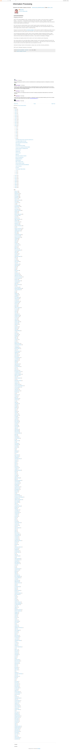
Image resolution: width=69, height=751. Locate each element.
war (15, 325)
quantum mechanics (18, 228)
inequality (16, 457)
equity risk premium (18, 540)
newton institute (17, 709)
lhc (15, 553)
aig (15, 449)
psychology (16, 209)
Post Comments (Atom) (22, 105)
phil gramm (16, 713)
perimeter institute (18, 495)
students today (17, 728)
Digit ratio (17, 154)
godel (16, 479)
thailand (16, 571)
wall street (16, 326)
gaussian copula (17, 590)
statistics (16, 239)
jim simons (16, 548)
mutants (16, 411)
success (16, 445)
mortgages (16, 294)
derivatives (16, 273)
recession (16, 722)
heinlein (16, 591)
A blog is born (18, 151)
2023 (16, 110)
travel (16, 216)
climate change (17, 384)
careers (16, 233)
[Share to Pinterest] (35, 49)
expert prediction (17, 289)
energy (16, 406)
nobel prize (16, 389)
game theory (17, 454)
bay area (16, 632)
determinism (17, 431)
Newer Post (16, 103)
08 (16, 132)
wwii (15, 367)
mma (15, 262)
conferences (17, 316)
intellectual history (18, 256)
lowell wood (17, 694)
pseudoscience (17, 390)
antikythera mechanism (18, 627)
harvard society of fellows (19, 385)
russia (16, 329)
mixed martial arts (18, 522)
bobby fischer (17, 488)
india (15, 362)
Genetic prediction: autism (20, 163)
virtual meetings (17, 737)
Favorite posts (34, 7)
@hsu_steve (50, 7)
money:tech (17, 704)
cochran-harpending (18, 646)
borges (16, 508)
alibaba (16, 573)
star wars (16, 617)
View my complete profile (23, 11)
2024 (16, 109)
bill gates (16, 507)
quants (16, 305)
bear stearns (17, 575)
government (17, 370)
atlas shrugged (17, 630)
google (16, 296)
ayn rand (16, 631)
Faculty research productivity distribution (22, 164)
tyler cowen (16, 733)
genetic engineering (18, 214)
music (16, 312)
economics (16, 205)
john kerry (16, 682)
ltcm (15, 595)
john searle (16, 685)
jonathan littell (17, 687)
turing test (16, 425)
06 (16, 135)
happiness (16, 360)
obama (16, 319)
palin (15, 608)
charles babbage (17, 577)
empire (16, 476)
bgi (15, 269)
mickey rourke (17, 701)
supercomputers (17, 527)
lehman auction (17, 691)
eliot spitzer (16, 654)
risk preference (17, 563)
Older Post (53, 103)
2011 (16, 177)
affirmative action (17, 275)
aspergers (16, 383)
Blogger (39, 748)
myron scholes (17, 705)
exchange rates (17, 586)
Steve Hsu (22, 9)
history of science (17, 237)
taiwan (16, 306)
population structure (18, 609)
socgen (16, 614)
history (16, 255)
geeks (16, 397)
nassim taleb (17, 481)
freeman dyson (17, 348)
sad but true (17, 498)
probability (16, 365)
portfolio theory (17, 717)
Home (35, 103)
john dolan (16, 681)
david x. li (16, 649)
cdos (15, 641)
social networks (17, 366)
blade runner (17, 375)
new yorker (16, 334)
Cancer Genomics (19, 166)
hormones (16, 516)
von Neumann (17, 301)
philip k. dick (17, 440)
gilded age (16, 248)
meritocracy (17, 302)
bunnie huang (17, 636)
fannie (16, 543)
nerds (16, 412)
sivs (15, 567)
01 (16, 173)
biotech (16, 246)
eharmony (16, 653)
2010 (16, 178)
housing (16, 317)
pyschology (16, 719)
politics (16, 232)
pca (15, 439)
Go (15, 401)
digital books (17, 581)
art (15, 393)
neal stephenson (17, 559)
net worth (16, 388)
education (16, 265)
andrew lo (16, 626)
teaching (16, 466)
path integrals (17, 562)
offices (16, 605)
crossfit (16, 416)
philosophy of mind (18, 380)
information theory (18, 458)
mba (15, 598)
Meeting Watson (18, 160)
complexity (16, 403)
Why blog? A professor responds (21, 155)
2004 (16, 187)
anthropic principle (18, 470)
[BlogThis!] (32, 49)
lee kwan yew (17, 550)
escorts (16, 655)
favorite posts (17, 659)
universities (24, 51)
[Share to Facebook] (34, 49)
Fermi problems (17, 357)
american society (17, 200)
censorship (16, 511)
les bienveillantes (18, 692)
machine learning (17, 210)
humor (16, 517)
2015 (16, 122)
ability (16, 402)
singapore (16, 612)
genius (16, 247)
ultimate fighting (17, 330)
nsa (15, 379)
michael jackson (17, 700)
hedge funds (17, 298)
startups (16, 220)
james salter (17, 421)
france (16, 408)
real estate (16, 443)
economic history (17, 278)
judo (15, 518)
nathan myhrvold (17, 558)
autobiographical (17, 230)
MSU (15, 257)
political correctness (18, 225)
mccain (16, 599)
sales (15, 723)
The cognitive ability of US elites (21, 141)
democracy (16, 394)
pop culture (16, 415)
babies (16, 531)
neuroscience (17, 274)
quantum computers (18, 374)
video (16, 266)
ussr (15, 618)
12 (16, 126)
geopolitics (16, 223)
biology (16, 211)
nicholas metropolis (18, 603)
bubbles (16, 293)
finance (16, 198)
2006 (16, 184)
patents (16, 463)
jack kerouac (17, 676)
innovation (16, 202)
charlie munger (17, 534)
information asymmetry (18, 673)
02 (16, 172)
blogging (21, 51)
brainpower (16, 197)
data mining (17, 430)
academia (17, 51)
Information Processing (22, 4)
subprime (16, 320)
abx (15, 623)
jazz (15, 678)
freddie (16, 589)
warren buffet (17, 502)
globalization (17, 193)
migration (16, 703)
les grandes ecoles (18, 371)
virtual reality (17, 621)
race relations (17, 297)
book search (17, 635)
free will (16, 452)
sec (15, 566)
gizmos (16, 664)
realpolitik (16, 238)
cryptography (17, 347)
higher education (17, 219)
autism (16, 353)
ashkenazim (17, 429)
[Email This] (31, 49)
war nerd (16, 622)
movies (16, 310)
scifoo (16, 338)
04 (16, 138)
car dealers (16, 637)
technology (16, 196)
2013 (16, 125)
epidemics (16, 324)
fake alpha (16, 490)
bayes (16, 471)
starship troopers (17, 727)
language (16, 549)
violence (16, 736)
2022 (16, 112)
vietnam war (17, 467)
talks (15, 242)
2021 (16, 113)
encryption (16, 417)
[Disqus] (34, 66)
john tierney (17, 686)
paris (15, 462)
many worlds (17, 287)
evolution (16, 243)
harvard (16, 260)
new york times (17, 438)
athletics (16, 328)
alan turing (16, 426)
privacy (16, 356)
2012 (16, 175)
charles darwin (17, 512)
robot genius (17, 444)
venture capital (17, 321)
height (16, 361)
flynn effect (16, 420)
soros (16, 526)
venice (16, 735)
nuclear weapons (17, 280)
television (16, 399)
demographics (17, 489)
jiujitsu (16, 283)
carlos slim (16, 639)
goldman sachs (17, 343)
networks (16, 708)
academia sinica (17, 486)
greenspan (16, 667)
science (16, 207)
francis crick (17, 662)
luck (15, 493)
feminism (16, 544)
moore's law (17, 525)
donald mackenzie (18, 582)
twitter (16, 572)
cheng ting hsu (17, 535)
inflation (16, 672)
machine (16, 696)
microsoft (16, 521)
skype (16, 724)
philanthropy (17, 714)
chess (16, 376)
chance (16, 644)
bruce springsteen (18, 576)
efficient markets (17, 307)
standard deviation (18, 726)
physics (16, 191)
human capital (17, 221)
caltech (16, 251)
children (16, 645)
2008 (16, 181)
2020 (16, 115)
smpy (15, 349)
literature (16, 279)
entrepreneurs (17, 315)
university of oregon (18, 344)
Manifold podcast (41, 7)
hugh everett (17, 456)
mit (15, 557)
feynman (16, 303)
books (16, 252)
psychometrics (17, 206)
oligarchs (16, 607)
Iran (15, 448)
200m (16, 530)
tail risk (16, 424)
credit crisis (16, 224)
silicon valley (17, 261)
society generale (17, 568)
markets (16, 461)
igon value (16, 669)
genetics (16, 192)
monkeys (16, 600)
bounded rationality (18, 234)
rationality (16, 485)
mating (16, 596)
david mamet (17, 580)
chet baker (16, 536)
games (16, 434)
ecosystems (17, 539)
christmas (16, 339)
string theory (17, 398)
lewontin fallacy (17, 552)
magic (16, 554)
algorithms (16, 352)
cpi (15, 648)
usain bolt (16, 447)
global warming (17, 477)
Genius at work (18, 152)
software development (18, 499)
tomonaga (16, 732)
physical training (17, 284)
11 (16, 128)
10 (16, 129)
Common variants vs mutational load (22, 148)
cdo (15, 271)
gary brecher (17, 663)
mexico (16, 699)
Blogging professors (19, 158)
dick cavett (16, 650)
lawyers (16, 690)
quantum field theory (18, 288)
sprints (16, 616)
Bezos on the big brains (19, 157)
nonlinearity (17, 494)
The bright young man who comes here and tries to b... (25, 139)
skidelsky (16, 613)
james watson (17, 594)
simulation (16, 422)
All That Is (17, 167)
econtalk (16, 475)
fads (15, 658)
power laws (16, 718)
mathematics (17, 264)
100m (16, 503)
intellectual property (18, 480)
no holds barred (17, 604)
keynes (16, 435)
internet (16, 333)
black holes (16, 270)
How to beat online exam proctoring (21, 142)
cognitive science (17, 229)
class (15, 472)
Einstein (16, 392)
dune (15, 585)
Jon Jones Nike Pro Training (20, 145)
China (16, 201)
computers (16, 513)
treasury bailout (17, 351)
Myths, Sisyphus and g (19, 161)
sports (16, 311)
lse (15, 695)
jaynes (16, 677)
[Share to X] (33, 49)
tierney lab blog (17, 731)
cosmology (16, 358)
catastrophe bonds (18, 640)
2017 (16, 119)
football (16, 407)
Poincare (16, 504)
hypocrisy (16, 668)
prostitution (16, 484)
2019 (16, 116)
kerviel (16, 520)
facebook (16, 541)
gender (16, 342)
